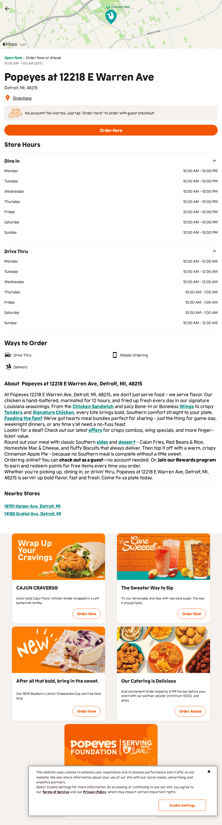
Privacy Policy (94, 792)
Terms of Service (56, 792)
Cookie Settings (182, 805)
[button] (111, 130)
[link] (7, 9)
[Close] (209, 771)
